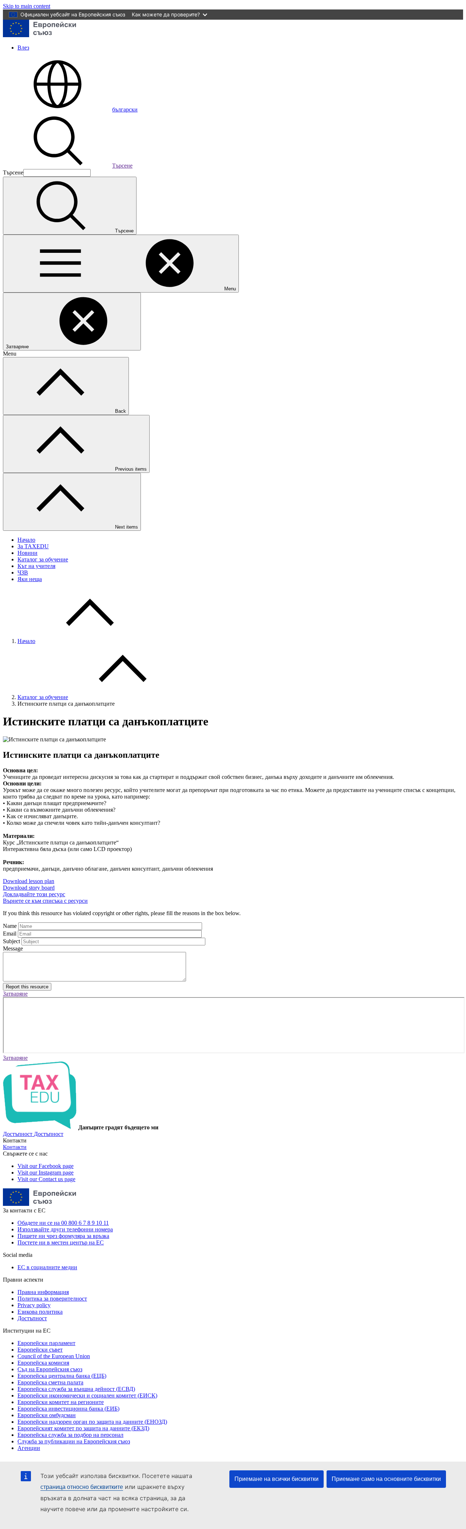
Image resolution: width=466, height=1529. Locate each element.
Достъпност (32, 1318)
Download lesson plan (28, 881)
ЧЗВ (22, 572)
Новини (27, 553)
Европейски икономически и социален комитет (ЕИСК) (87, 1395)
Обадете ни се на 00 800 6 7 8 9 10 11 (63, 1223)
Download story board (29, 888)
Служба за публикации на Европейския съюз (73, 1441)
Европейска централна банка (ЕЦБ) (61, 1376)
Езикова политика (40, 1312)
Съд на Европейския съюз (49, 1369)
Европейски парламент (46, 1343)
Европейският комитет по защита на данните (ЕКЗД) (83, 1428)
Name (10, 926)
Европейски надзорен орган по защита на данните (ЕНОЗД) (92, 1422)
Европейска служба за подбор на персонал (70, 1435)
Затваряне (15, 994)
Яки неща (29, 579)
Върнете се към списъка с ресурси (45, 901)
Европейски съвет (40, 1349)
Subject (11, 941)
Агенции (28, 1448)
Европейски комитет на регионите (60, 1402)
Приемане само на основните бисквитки (386, 1479)
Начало (26, 540)
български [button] (125, 109)
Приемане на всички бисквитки (276, 1479)
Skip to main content (26, 6)
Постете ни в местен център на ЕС (60, 1242)
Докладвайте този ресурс (34, 894)
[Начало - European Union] (39, 35)
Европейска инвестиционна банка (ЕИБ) (68, 1408)
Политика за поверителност (52, 1298)
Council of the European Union (53, 1356)
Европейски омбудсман (46, 1415)
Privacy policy (34, 1305)
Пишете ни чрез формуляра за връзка (63, 1236)
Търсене (122, 165)
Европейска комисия (43, 1363)
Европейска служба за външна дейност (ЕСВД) (76, 1389)
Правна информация (43, 1292)
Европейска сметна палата (50, 1382)
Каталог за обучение (42, 559)
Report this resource (27, 986)
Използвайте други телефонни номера (65, 1229)
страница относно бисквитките (81, 1487)
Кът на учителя (36, 566)
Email (9, 933)
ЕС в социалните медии (47, 1267)
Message (13, 948)
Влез (23, 47)
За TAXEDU (33, 546)
